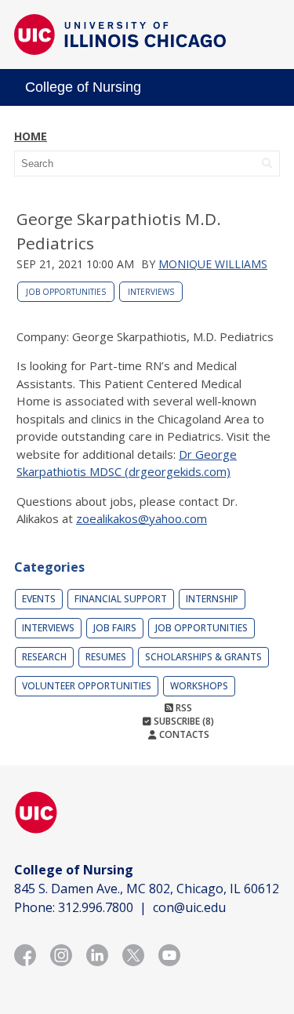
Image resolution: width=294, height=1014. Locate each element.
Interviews (151, 291)
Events (39, 598)
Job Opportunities (66, 291)
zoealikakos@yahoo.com (141, 518)
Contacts (183, 734)
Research (44, 656)
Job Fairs (114, 627)
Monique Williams (212, 263)
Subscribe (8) (182, 721)
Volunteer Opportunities (86, 685)
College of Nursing (83, 87)
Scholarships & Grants (203, 656)
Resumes (105, 656)
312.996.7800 (95, 907)
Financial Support (120, 598)
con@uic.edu (189, 907)
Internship (212, 598)
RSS (182, 707)
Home (30, 136)
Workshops (199, 685)
